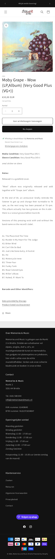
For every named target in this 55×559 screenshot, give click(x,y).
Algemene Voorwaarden (17, 493)
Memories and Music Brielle (23, 554)
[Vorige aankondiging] (5, 4)
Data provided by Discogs (14, 301)
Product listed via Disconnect (16, 304)
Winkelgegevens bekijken (16, 146)
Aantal (4, 105)
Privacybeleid (12, 499)
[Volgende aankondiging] (50, 4)
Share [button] (8, 313)
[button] (6, 12)
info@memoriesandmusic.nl (19, 399)
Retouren (10, 487)
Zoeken (9, 480)
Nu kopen (27, 129)
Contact (9, 505)
